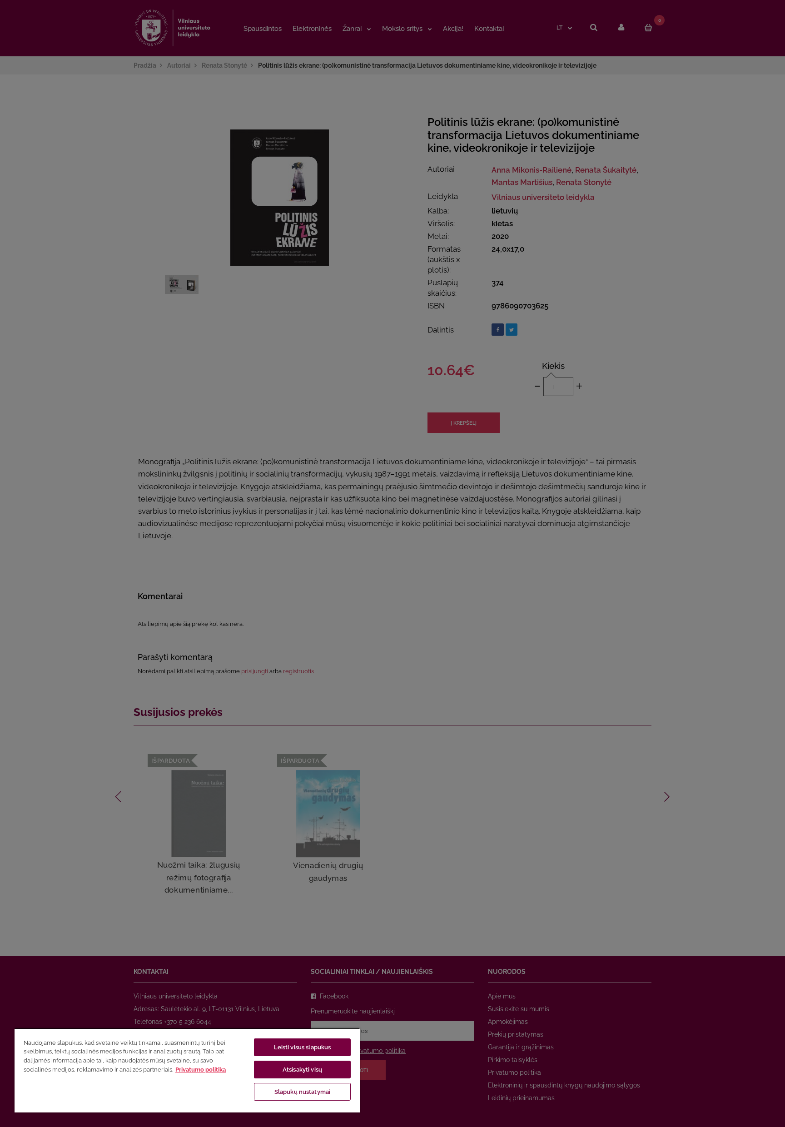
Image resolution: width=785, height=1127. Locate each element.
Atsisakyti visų (302, 1069)
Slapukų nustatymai (302, 1091)
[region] (187, 1070)
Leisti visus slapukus (302, 1047)
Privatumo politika (200, 1069)
